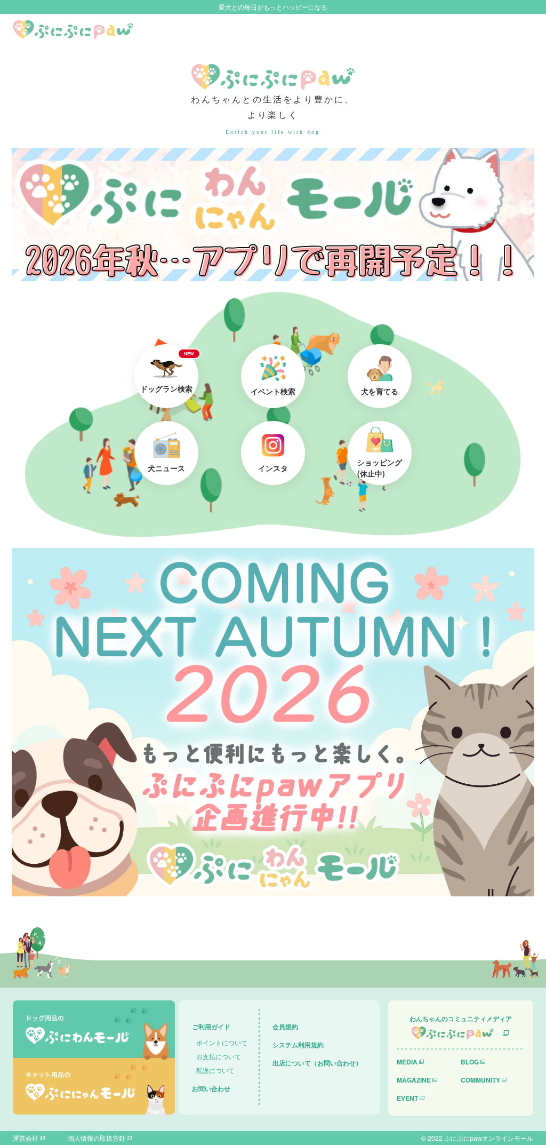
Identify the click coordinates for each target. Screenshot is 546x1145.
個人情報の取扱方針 (96, 1137)
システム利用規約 (298, 1044)
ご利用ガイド (211, 1026)
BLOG (470, 1062)
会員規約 (285, 1026)
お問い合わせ (211, 1088)
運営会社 (25, 1137)
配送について (215, 1070)
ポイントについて (221, 1042)
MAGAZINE (414, 1080)
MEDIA (407, 1062)
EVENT (407, 1098)
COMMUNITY (480, 1080)
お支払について (218, 1056)
